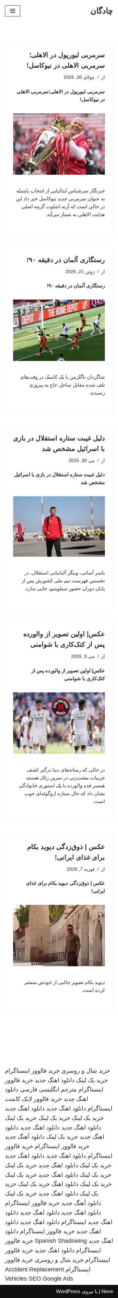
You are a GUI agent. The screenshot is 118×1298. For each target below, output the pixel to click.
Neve (107, 1291)
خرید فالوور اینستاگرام (32, 1070)
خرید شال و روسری (85, 1070)
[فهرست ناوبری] (12, 10)
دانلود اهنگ (64, 1184)
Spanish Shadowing (61, 1241)
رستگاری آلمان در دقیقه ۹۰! (66, 259)
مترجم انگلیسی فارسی (48, 1089)
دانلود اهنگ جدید (54, 1080)
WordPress (68, 1291)
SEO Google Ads (51, 1278)
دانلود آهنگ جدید (25, 1136)
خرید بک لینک (92, 1080)
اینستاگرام (73, 1222)
